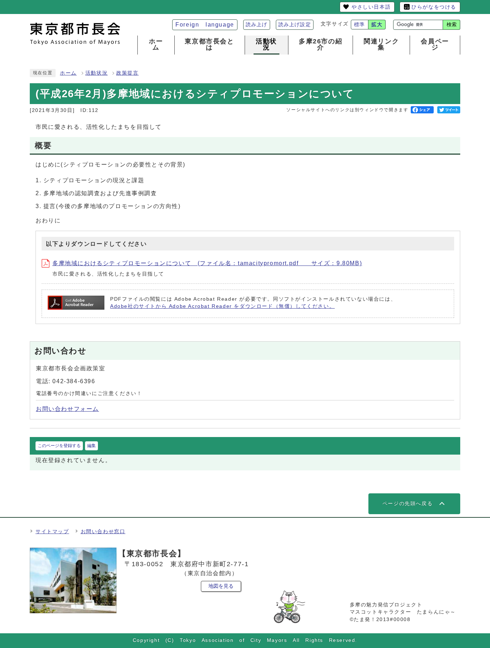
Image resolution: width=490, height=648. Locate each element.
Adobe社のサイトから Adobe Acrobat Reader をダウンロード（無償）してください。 (222, 306)
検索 (452, 24)
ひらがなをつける (433, 7)
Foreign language (204, 25)
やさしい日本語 (371, 7)
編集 (91, 445)
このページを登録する (59, 445)
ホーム (68, 73)
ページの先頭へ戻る (407, 503)
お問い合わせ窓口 (103, 531)
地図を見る (221, 586)
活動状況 (96, 73)
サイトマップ (52, 531)
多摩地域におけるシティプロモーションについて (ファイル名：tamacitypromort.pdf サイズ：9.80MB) (207, 263)
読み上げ (257, 24)
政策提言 (127, 73)
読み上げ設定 (294, 24)
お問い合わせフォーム (67, 409)
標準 (359, 24)
